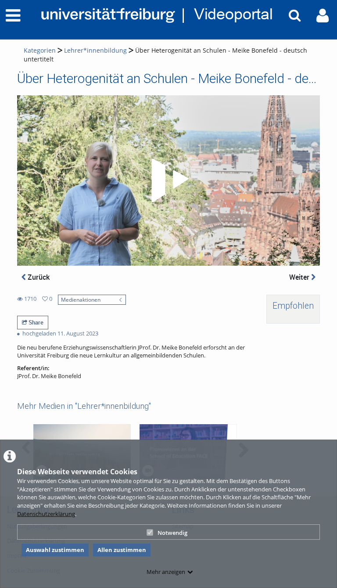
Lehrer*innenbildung (95, 50)
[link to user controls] (322, 15)
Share (35, 322)
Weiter (300, 277)
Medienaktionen (80, 299)
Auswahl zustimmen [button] (55, 550)
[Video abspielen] (168, 180)
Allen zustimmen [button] (121, 550)
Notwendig (172, 533)
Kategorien (40, 50)
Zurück (38, 277)
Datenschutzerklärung (46, 514)
